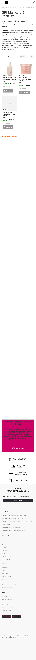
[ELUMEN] (5, 228)
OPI (20, 7)
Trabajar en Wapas (6, 610)
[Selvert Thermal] (7, 337)
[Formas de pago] (9, 355)
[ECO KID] (15, 239)
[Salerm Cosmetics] (15, 337)
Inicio (3, 7)
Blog (3, 582)
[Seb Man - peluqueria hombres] (16, 287)
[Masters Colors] (17, 309)
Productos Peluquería (7, 539)
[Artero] (4, 348)
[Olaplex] (17, 316)
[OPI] (8, 275)
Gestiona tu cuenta (6, 576)
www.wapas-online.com (14, 527)
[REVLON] (4, 174)
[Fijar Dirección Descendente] (28, 56)
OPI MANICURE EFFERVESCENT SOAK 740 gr (25, 79)
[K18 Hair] (5, 327)
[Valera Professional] (14, 348)
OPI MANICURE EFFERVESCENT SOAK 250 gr (9, 114)
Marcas (4, 579)
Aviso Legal (4, 596)
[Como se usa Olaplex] (4, 391)
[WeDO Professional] (8, 316)
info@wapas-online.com (19, 530)
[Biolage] (13, 298)
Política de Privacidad (7, 602)
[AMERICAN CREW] (6, 217)
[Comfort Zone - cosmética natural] (7, 309)
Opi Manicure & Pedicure (25, 32)
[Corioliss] (12, 327)
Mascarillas (5, 547)
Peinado (4, 553)
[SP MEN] (4, 164)
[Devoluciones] (8, 370)
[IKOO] (4, 275)
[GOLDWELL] (12, 228)
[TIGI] (9, 153)
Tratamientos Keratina (7, 556)
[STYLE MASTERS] (15, 217)
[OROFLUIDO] (10, 174)
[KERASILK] (5, 260)
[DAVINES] (5, 207)
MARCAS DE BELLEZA (11, 7)
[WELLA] (4, 143)
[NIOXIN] (5, 196)
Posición (22, 56)
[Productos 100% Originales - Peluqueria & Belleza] (15, 406)
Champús (4, 542)
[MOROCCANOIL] (5, 185)
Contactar (4, 567)
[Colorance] (5, 298)
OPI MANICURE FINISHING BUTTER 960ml (10, 78)
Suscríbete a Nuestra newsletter (9, 584)
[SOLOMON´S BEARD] (7, 250)
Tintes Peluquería (6, 559)
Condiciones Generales (7, 599)
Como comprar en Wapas (8, 607)
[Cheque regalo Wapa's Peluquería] (9, 377)
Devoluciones (5, 573)
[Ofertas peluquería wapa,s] (18, 427)
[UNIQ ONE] (5, 153)
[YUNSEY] (15, 250)
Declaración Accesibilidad (8, 587)
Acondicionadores (6, 544)
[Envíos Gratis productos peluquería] (11, 363)
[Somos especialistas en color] (12, 398)
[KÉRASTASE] (7, 239)
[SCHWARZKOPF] (11, 164)
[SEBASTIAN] (13, 143)
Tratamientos (5, 550)
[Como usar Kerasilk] (10, 384)
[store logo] (17, 3)
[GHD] (13, 196)
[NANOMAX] (13, 185)
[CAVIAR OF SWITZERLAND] (8, 286)
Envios (3, 570)
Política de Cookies (6, 605)
